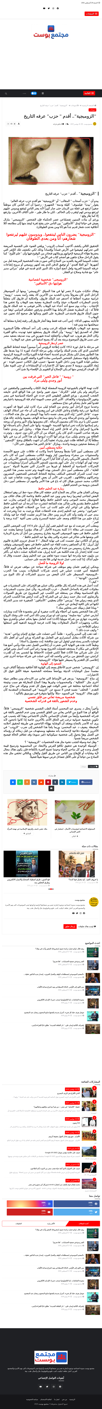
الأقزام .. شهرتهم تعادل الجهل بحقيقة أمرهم (64, 1136)
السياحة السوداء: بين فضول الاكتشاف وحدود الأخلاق (24, 879)
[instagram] (53, 8)
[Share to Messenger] (13, 782)
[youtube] (44, 8)
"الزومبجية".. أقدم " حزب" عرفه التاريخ (53, 105)
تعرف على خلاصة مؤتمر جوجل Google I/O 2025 (62, 1153)
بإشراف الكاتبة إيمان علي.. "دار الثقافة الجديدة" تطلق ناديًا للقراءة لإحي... (57, 1025)
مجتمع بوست (80, 900)
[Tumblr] (55, 782)
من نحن (64, 1399)
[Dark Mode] (34, 93)
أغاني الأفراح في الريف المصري (68, 1093)
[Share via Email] (51, 788)
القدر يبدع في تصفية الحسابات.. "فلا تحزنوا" (68, 961)
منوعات (73, 105)
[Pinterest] (48, 782)
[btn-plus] (14, 123)
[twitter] (49, 8)
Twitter (73, 782)
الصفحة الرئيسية (88, 105)
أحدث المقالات (83, 1224)
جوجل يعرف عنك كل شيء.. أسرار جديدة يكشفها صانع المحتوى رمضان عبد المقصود (54, 1012)
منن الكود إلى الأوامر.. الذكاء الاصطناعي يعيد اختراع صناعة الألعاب (60, 987)
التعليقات (19, 1224)
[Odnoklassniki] (27, 782)
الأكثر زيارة (51, 1224)
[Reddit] (41, 782)
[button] (92, 14)
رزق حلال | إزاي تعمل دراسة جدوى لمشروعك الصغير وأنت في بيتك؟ (59, 949)
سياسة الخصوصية (32, 1399)
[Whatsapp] (20, 782)
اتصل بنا (56, 1399)
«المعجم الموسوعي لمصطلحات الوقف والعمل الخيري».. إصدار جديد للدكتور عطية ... (54, 974)
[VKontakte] (34, 782)
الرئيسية (72, 1399)
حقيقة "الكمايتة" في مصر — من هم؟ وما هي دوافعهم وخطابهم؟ (57, 1107)
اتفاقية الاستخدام (46, 1399)
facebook (87, 782)
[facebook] (58, 8)
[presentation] (97, 870)
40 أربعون (76, 1123)
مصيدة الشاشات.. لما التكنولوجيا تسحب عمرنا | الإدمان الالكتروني (60, 1000)
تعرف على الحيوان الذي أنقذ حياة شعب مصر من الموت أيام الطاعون (55, 1169)
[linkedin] (62, 782)
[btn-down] (8, 123)
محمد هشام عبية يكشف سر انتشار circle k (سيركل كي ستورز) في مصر (54, 1185)
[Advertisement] (51, 66)
